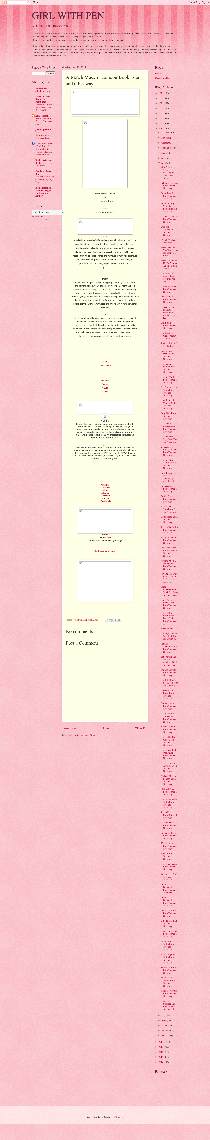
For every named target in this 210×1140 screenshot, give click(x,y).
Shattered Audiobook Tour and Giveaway (167, 230)
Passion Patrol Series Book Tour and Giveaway (167, 945)
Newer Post (69, 728)
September (166, 147)
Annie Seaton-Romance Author (43, 117)
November (166, 137)
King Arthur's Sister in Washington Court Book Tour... (167, 172)
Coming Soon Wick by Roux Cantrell (168, 335)
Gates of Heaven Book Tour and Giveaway (169, 706)
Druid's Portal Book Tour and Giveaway (169, 499)
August (164, 152)
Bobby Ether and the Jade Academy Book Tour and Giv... (169, 660)
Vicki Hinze (41, 88)
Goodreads (106, 501)
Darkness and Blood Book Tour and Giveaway (167, 694)
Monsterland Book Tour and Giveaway (169, 519)
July (163, 157)
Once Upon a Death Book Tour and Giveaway (167, 355)
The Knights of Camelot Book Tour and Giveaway (168, 464)
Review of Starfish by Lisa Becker (169, 345)
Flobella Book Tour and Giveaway (167, 856)
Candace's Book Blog (43, 172)
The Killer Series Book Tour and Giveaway (169, 289)
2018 (161, 1041)
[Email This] (106, 620)
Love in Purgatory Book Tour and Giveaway (169, 933)
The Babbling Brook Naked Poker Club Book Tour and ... (169, 618)
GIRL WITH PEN (68, 15)
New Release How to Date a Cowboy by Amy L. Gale (169, 477)
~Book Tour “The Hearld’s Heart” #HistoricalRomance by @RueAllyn (44, 150)
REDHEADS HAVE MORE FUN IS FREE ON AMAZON (44, 107)
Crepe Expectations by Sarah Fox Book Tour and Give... (169, 590)
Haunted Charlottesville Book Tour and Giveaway (169, 647)
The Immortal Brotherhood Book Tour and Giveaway (169, 427)
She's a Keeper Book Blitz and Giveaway (169, 815)
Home (105, 728)
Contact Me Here (162, 77)
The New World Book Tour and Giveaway (169, 379)
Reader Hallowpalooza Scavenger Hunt (42, 135)
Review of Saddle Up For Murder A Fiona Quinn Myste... (169, 264)
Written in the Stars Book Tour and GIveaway (169, 509)
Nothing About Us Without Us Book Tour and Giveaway (169, 564)
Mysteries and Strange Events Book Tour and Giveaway (169, 451)
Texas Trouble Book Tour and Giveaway (169, 299)
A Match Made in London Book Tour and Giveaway (168, 780)
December (166, 132)
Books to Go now (43, 160)
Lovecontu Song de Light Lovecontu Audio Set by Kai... (168, 312)
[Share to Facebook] (116, 620)
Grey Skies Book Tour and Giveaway (168, 416)
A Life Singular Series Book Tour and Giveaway (168, 958)
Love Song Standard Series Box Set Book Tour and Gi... (169, 1005)
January (165, 1035)
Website (105, 485)
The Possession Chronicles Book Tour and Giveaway (169, 717)
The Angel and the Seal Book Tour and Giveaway (169, 636)
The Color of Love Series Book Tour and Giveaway (169, 391)
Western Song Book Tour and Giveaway (169, 846)
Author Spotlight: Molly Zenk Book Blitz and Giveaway (169, 207)
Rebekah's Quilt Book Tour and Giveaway (169, 729)
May (163, 1015)
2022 (161, 113)
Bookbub (106, 496)
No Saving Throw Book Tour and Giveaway (169, 970)
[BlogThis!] (110, 620)
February (165, 1030)
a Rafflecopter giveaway (105, 551)
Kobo (106, 392)
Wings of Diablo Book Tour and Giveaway (169, 540)
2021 (161, 118)
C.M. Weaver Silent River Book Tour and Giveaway (169, 604)
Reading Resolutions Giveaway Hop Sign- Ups (44, 179)
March (164, 1025)
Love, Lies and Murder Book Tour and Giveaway (168, 404)
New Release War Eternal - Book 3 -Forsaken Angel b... (169, 577)
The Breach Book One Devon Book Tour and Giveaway (169, 754)
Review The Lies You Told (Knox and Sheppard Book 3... (169, 251)
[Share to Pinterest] (119, 620)
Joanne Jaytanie (43, 129)
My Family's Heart (44, 143)
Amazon (105, 380)
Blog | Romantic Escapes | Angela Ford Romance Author (43, 191)
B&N (106, 388)
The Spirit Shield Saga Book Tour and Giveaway (169, 682)
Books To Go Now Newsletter (43, 164)
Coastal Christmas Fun (43, 122)
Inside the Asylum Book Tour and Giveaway (169, 993)
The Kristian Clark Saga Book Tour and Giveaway (169, 439)
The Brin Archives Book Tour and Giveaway (169, 219)
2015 (161, 1056)
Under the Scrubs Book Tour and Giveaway (169, 913)
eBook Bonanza (42, 90)
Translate (43, 219)
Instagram (105, 493)
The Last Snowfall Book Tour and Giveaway (169, 672)
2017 (161, 1046)
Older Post (141, 728)
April (164, 1020)
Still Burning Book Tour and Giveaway (169, 325)
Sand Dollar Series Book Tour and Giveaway (169, 530)
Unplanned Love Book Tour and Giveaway (169, 835)
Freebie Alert (167, 628)
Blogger (119, 1117)
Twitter (105, 490)
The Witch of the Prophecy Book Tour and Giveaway (169, 551)
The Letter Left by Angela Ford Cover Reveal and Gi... (169, 277)
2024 (161, 103)
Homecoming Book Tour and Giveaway (169, 488)
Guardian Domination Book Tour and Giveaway (169, 901)
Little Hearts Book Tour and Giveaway (169, 923)
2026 (161, 93)
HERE (109, 538)
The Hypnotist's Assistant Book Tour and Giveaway (169, 767)
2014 (161, 1061)
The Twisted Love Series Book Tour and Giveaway (169, 803)
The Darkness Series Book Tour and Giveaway (167, 368)
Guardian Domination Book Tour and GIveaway (169, 888)
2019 (161, 128)
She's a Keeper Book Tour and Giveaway (169, 825)
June (163, 162)
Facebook (106, 488)
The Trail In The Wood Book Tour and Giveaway (168, 741)
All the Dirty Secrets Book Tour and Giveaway (168, 981)
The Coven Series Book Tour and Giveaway (169, 866)
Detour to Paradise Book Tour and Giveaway (169, 185)
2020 (161, 123)
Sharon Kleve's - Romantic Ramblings (43, 99)
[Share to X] (113, 620)
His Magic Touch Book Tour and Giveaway (169, 791)
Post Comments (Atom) (85, 735)
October (165, 142)
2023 (161, 108)
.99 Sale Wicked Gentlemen (168, 241)
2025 (161, 98)
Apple (105, 384)
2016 (161, 1051)
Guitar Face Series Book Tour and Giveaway (169, 196)
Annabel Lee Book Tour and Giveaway (169, 877)
